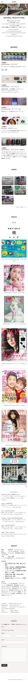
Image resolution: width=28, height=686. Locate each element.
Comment (4, 646)
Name (3, 633)
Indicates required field (7, 630)
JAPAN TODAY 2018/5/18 (7, 532)
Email (3, 640)
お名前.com (24, 679)
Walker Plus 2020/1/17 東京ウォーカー (10, 494)
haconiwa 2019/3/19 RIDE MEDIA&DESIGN (12, 518)
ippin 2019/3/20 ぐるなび (8, 510)
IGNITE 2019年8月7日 (6, 503)
